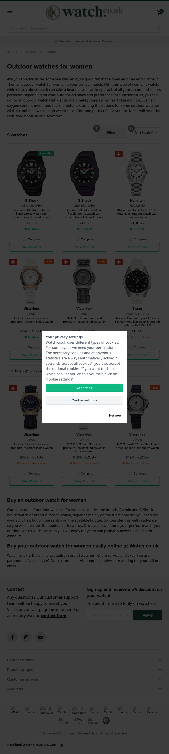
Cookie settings (84, 400)
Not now (115, 415)
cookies (111, 342)
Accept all (84, 387)
